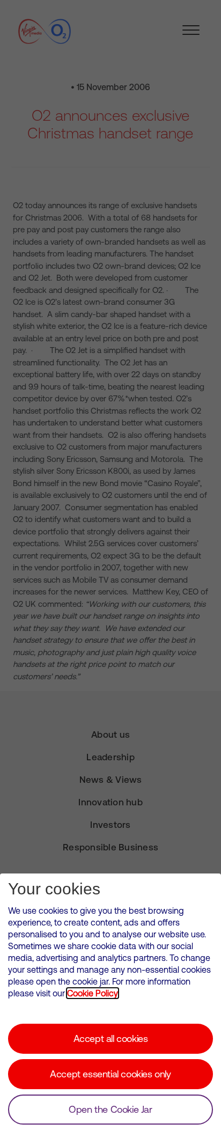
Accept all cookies (110, 1038)
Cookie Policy (92, 993)
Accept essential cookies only (110, 1074)
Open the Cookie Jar (110, 1109)
